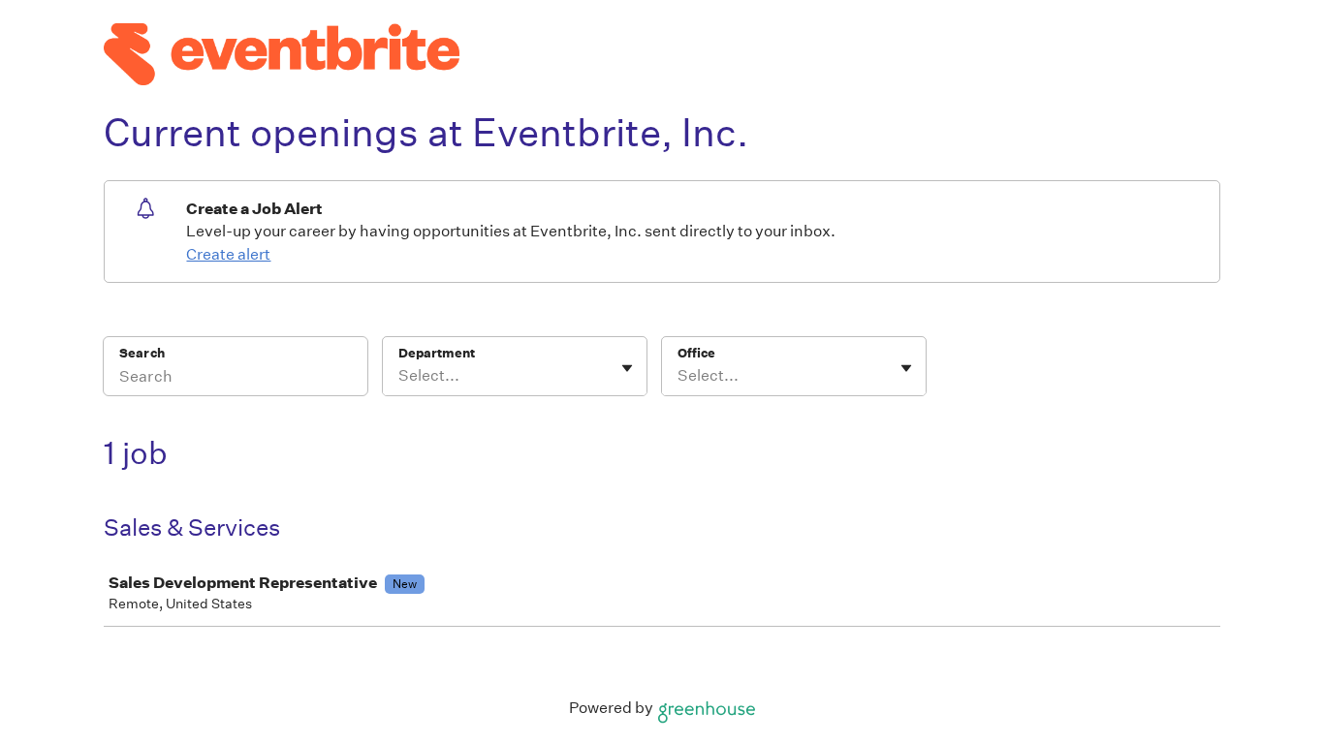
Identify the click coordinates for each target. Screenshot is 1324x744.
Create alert (228, 254)
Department (436, 353)
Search (142, 353)
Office (696, 353)
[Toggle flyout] (627, 368)
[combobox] (399, 376)
